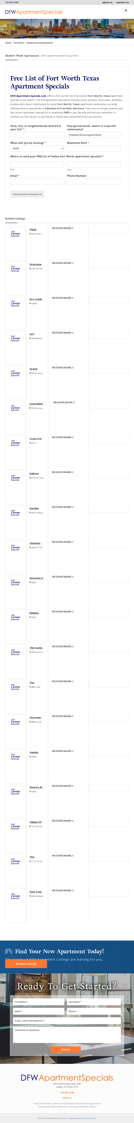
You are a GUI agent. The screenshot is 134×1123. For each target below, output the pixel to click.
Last (69, 169)
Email (15, 176)
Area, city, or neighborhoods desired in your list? (35, 127)
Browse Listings (26, 963)
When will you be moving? (28, 143)
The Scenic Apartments (37, 649)
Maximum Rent (78, 143)
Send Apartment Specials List (27, 194)
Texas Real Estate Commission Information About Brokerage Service (67, 1103)
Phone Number (77, 176)
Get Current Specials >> (63, 227)
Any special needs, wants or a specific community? (91, 127)
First (12, 169)
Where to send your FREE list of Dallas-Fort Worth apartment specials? (57, 156)
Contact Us (122, 2)
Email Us (67, 1097)
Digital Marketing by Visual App (82, 1118)
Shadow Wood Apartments (39, 42)
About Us (107, 2)
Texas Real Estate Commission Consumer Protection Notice (67, 1106)
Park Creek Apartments (37, 893)
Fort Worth (19, 42)
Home (8, 42)
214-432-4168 (11, 2)
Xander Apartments (37, 754)
